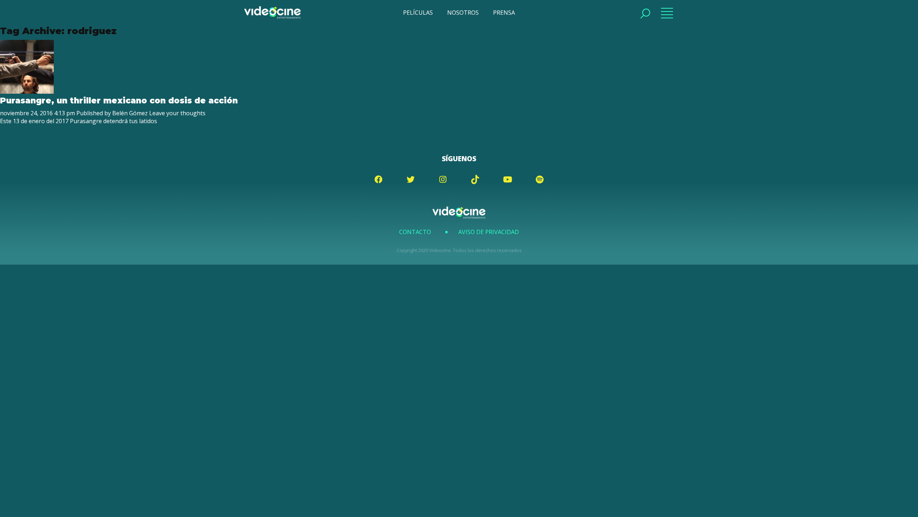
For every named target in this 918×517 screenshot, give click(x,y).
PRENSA (504, 13)
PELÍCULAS (418, 13)
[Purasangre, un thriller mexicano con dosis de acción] (27, 92)
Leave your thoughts (177, 113)
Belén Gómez (130, 113)
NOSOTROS (463, 13)
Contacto (415, 232)
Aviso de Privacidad (488, 232)
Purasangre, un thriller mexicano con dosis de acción (119, 101)
